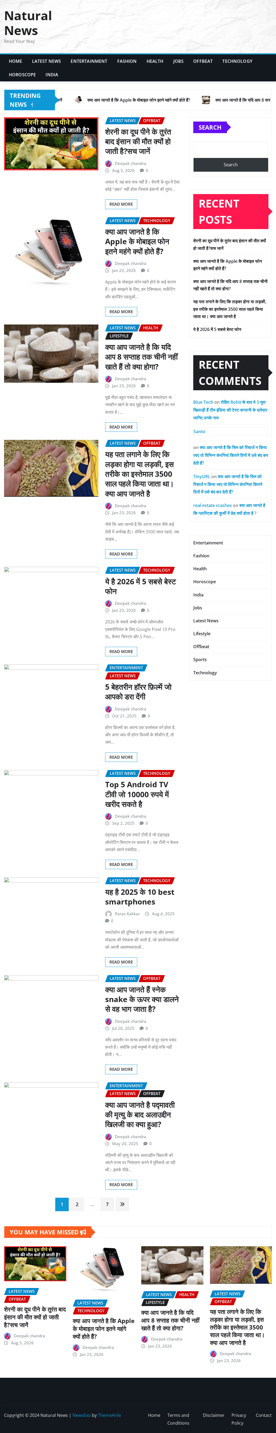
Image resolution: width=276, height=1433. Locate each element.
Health (155, 61)
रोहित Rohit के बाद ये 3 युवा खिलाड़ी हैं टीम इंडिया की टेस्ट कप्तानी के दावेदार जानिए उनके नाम (230, 410)
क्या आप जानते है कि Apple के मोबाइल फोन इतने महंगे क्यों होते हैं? (137, 241)
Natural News (28, 23)
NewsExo (82, 1415)
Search (210, 127)
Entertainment (89, 61)
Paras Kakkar (127, 913)
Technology (237, 61)
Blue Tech (203, 402)
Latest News (46, 61)
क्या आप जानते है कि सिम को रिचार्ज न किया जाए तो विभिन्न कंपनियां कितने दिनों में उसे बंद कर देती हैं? (230, 455)
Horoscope (22, 75)
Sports (200, 659)
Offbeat (203, 61)
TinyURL (201, 476)
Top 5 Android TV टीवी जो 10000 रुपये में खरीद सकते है (137, 794)
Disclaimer (214, 1415)
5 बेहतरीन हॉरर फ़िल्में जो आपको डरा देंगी (138, 692)
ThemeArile (109, 1415)
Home (15, 61)
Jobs (178, 61)
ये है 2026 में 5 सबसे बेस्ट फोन (140, 586)
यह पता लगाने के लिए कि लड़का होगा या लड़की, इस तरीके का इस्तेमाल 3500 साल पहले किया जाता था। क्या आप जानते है (139, 474)
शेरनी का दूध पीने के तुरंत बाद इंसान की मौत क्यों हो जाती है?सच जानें (138, 141)
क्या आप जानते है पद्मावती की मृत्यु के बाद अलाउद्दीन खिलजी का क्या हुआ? (140, 1115)
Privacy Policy (239, 1419)
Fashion (127, 61)
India (52, 75)
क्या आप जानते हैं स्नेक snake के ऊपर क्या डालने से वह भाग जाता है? (142, 999)
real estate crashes (212, 505)
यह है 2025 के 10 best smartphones (139, 897)
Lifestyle (202, 634)
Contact (264, 1415)
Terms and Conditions (178, 1419)
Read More (121, 204)
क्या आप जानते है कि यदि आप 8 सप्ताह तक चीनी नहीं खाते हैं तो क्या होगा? (141, 357)
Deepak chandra (130, 163)
